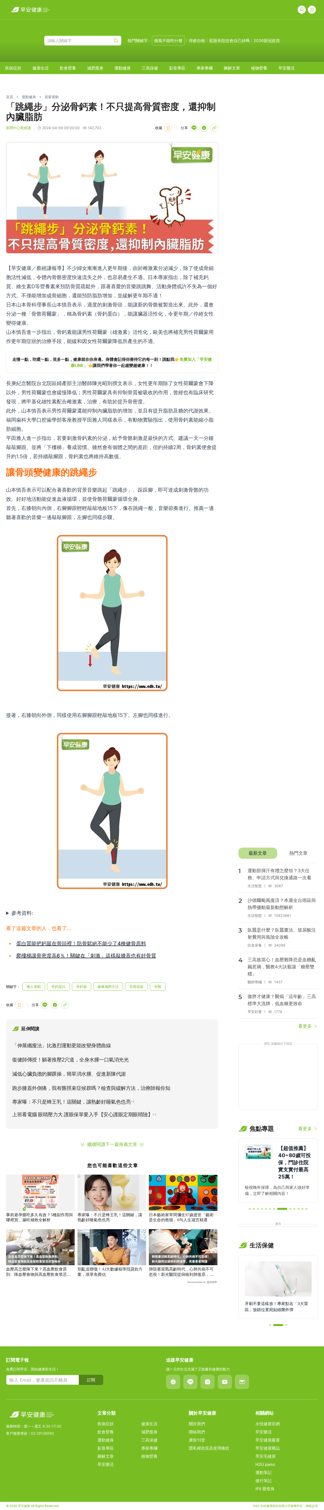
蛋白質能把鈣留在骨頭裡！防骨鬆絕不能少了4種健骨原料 (81, 943)
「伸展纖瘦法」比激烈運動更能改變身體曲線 (61, 1045)
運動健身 (122, 68)
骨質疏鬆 (136, 986)
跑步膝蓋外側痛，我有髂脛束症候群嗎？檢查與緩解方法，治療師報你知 (91, 1088)
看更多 (305, 1026)
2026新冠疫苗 (267, 40)
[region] (112, 362)
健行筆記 (263, 1480)
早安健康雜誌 (267, 1448)
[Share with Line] (194, 128)
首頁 (9, 97)
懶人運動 (34, 986)
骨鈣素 (81, 986)
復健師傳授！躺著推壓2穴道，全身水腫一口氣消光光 (70, 1060)
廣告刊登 (197, 1440)
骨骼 (157, 986)
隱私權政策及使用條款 (209, 1448)
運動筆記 (263, 1472)
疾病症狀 (13, 68)
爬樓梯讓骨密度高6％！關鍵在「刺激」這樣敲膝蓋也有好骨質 (86, 956)
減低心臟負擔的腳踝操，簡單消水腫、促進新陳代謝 (69, 1074)
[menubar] (150, 68)
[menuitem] (13, 68)
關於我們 (197, 1423)
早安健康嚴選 (267, 1440)
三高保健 (150, 68)
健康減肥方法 (108, 986)
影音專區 (177, 68)
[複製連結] (214, 128)
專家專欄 (204, 68)
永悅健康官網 (267, 1423)
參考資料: (22, 913)
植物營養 (259, 68)
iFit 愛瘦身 (264, 1488)
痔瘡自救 (197, 40)
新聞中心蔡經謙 (18, 128)
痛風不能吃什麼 (168, 40)
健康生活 (40, 68)
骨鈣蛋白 (58, 986)
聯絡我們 (197, 1431)
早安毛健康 (265, 1456)
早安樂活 (286, 68)
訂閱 (91, 1379)
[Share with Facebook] (204, 128)
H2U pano (265, 1464)
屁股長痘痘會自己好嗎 (229, 40)
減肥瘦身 (95, 68)
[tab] (257, 853)
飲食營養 (68, 68)
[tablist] (278, 853)
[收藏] (168, 128)
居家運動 (52, 97)
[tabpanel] (278, 946)
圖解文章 (232, 68)
